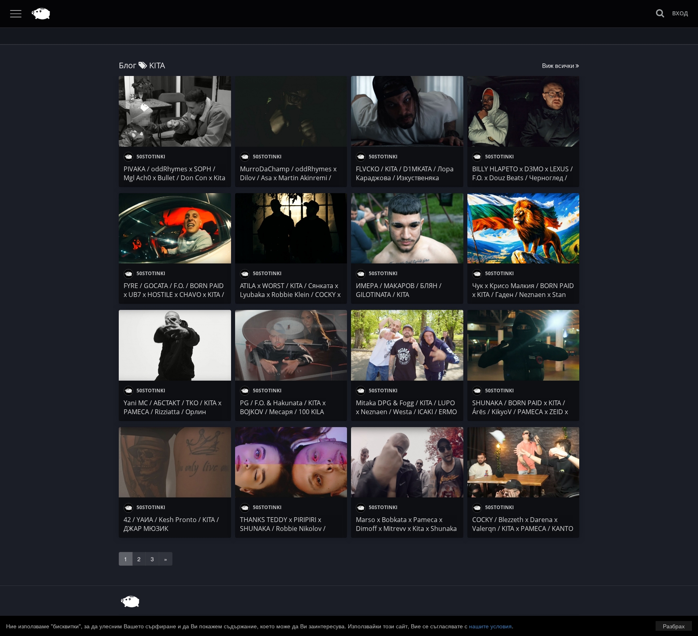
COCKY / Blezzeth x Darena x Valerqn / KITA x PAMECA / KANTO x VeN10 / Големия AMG (522, 528)
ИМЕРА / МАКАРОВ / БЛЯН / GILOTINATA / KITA (399, 290)
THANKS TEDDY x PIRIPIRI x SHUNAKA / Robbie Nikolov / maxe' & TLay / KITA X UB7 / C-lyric (291, 528)
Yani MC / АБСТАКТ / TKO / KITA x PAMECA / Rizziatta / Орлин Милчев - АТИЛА (172, 411)
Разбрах (674, 626)
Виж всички (559, 65)
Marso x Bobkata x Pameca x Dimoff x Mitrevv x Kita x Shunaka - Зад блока (406, 528)
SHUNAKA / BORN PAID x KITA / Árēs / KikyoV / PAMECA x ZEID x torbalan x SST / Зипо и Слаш (520, 411)
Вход (680, 13)
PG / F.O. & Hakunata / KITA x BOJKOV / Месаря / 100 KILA (283, 407)
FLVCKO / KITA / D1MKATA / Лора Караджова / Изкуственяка (405, 173)
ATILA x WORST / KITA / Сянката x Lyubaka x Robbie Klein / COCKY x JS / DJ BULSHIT (290, 294)
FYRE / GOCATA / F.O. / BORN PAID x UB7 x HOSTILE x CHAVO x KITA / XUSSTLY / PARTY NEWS (174, 294)
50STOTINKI (150, 156)
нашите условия (490, 626)
